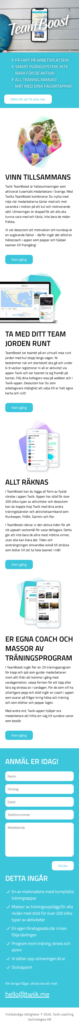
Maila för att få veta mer (28, 99)
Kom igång (19, 259)
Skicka (62, 865)
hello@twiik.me (27, 994)
